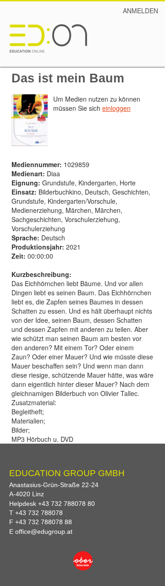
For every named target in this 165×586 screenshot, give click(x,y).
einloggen (116, 108)
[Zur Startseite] (48, 38)
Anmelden (140, 10)
